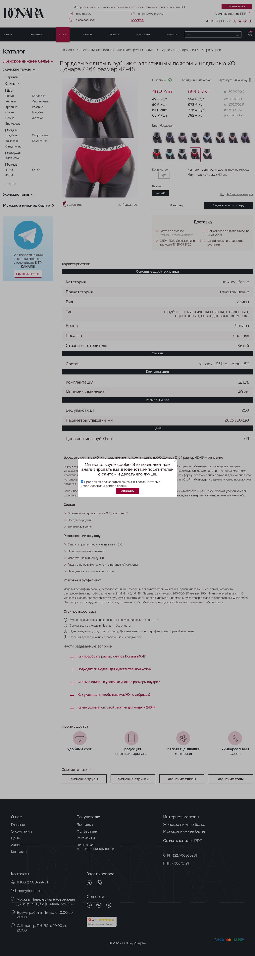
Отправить (127, 490)
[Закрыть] (175, 461)
